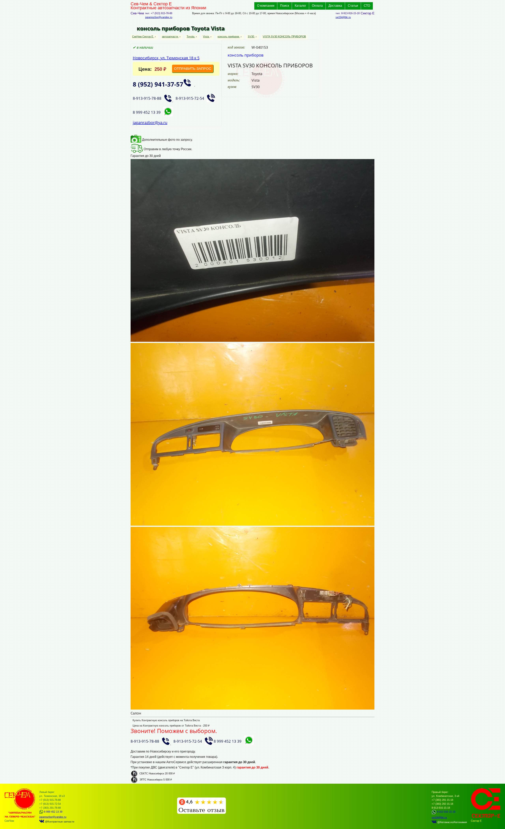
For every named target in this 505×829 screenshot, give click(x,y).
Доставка (335, 5)
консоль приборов (228, 36)
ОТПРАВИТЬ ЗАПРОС (192, 69)
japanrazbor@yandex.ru (158, 17)
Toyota (190, 36)
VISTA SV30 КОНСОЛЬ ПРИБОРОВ (284, 36)
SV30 (251, 36)
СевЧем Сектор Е (143, 36)
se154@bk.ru (343, 17)
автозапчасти (170, 36)
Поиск (284, 5)
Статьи (353, 5)
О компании (265, 5)
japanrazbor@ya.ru (150, 122)
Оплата (317, 5)
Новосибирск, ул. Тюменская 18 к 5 (166, 58)
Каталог (300, 5)
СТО (367, 5)
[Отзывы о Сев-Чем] (201, 812)
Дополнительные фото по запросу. (167, 139)
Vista (206, 36)
